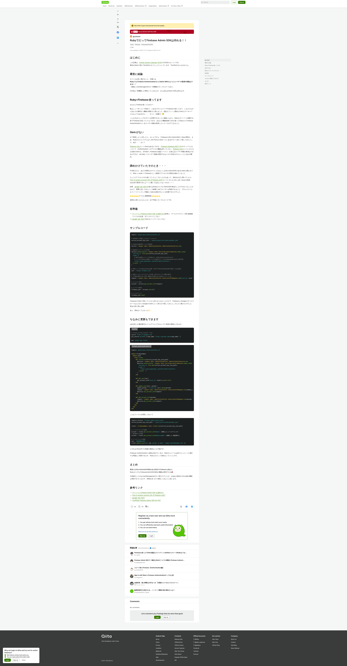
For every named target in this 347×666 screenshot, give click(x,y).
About (157, 639)
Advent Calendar (180, 648)
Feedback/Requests (162, 654)
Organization (153, 6)
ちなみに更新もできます (212, 78)
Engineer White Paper (181, 657)
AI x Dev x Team (177, 6)
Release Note (178, 639)
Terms (157, 642)
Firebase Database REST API (171, 146)
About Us (233, 639)
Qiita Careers (164, 6)
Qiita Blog (234, 645)
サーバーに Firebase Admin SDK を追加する (148, 214)
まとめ (207, 81)
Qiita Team (215, 639)
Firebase (137, 44)
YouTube (195, 651)
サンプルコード (209, 76)
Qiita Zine (215, 642)
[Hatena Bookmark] (118, 38)
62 (118, 14)
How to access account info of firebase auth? (146, 180)
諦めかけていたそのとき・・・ (213, 70)
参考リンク (208, 83)
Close (23, 660)
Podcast (195, 654)
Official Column (140, 6)
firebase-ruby (135, 146)
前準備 (207, 73)
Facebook (196, 648)
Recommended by (144, 548)
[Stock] (118, 19)
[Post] (118, 27)
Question (119, 6)
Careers (233, 642)
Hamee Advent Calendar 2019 (150, 62)
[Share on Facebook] (118, 32)
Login (234, 2)
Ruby (132, 44)
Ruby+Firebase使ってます (212, 65)
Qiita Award (178, 654)
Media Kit (158, 651)
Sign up (15, 660)
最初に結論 (208, 62)
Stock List (111, 6)
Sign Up (165, 617)
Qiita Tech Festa (179, 651)
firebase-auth (178, 149)
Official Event (129, 6)
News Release (235, 648)
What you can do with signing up (148, 531)
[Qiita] (105, 2)
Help (157, 657)
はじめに (207, 60)
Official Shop (216, 645)
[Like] (118, 11)
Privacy (158, 645)
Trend (104, 6)
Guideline (158, 648)
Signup (242, 2)
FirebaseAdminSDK (147, 44)
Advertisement (160, 660)
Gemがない (208, 68)
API (176, 660)
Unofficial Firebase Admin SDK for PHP (146, 500)
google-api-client (141, 187)
